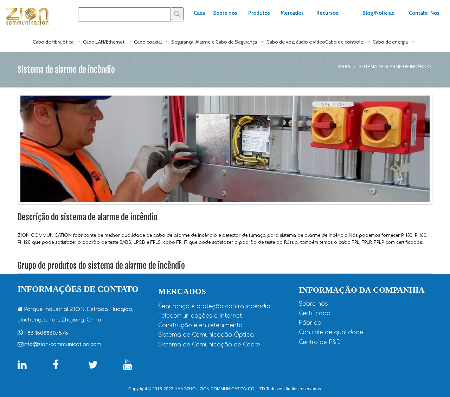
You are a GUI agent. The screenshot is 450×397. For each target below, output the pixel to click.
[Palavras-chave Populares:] (177, 13)
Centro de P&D (320, 342)
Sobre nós (313, 304)
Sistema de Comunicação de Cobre (209, 344)
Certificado (314, 313)
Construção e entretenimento (200, 325)
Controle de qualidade (331, 332)
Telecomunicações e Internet (200, 316)
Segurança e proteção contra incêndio (214, 306)
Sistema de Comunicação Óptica (206, 335)
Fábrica (310, 323)
